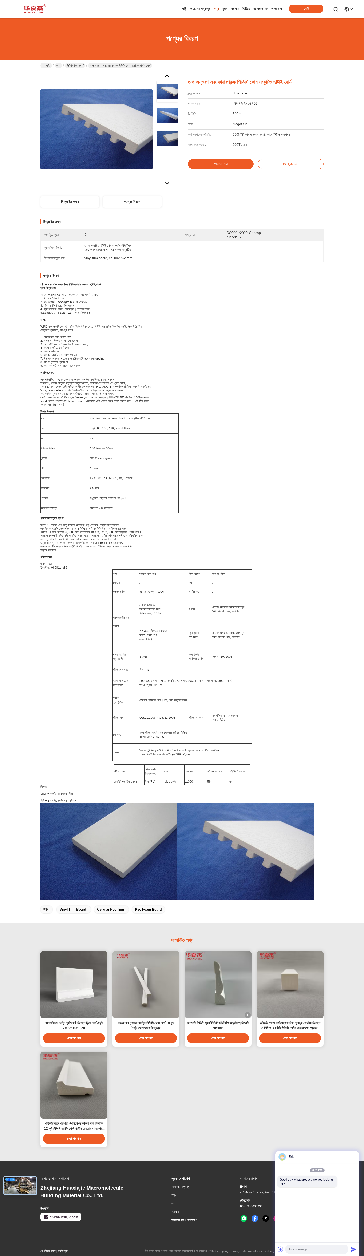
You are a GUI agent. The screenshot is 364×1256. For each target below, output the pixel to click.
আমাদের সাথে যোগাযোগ (267, 9)
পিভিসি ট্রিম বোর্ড (75, 65)
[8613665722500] (244, 1218)
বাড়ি (184, 9)
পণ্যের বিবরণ (132, 202)
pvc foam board (148, 909)
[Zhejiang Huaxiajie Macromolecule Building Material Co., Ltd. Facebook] (255, 1218)
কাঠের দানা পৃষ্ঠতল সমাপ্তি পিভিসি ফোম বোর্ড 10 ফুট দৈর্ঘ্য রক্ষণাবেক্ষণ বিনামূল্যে (146, 1025)
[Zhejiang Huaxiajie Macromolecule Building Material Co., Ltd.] (34, 9)
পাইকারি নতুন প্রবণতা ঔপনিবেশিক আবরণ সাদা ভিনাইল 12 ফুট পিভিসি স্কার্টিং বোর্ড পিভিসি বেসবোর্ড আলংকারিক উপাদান (74, 1126)
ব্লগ (225, 9)
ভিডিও (246, 9)
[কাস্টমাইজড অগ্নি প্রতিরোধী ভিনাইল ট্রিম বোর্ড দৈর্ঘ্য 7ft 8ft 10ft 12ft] (73, 984)
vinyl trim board (73, 909)
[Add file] (281, 1249)
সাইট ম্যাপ (63, 1251)
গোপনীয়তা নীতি (47, 1251)
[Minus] (353, 1156)
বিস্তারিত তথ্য (70, 202)
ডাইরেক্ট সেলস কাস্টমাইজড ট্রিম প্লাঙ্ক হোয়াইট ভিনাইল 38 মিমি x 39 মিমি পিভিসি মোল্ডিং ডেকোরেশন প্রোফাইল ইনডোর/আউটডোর (290, 1026)
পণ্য (216, 9)
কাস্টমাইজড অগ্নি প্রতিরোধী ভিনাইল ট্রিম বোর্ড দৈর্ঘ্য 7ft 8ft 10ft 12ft (74, 1025)
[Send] (353, 1249)
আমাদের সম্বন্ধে (200, 9)
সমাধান (235, 9)
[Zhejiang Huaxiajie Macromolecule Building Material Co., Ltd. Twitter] (266, 1218)
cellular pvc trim (110, 909)
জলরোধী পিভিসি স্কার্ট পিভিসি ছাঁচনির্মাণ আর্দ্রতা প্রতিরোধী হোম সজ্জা (218, 1025)
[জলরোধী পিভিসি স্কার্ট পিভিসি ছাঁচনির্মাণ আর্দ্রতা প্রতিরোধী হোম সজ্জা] (218, 984)
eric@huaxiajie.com (64, 1217)
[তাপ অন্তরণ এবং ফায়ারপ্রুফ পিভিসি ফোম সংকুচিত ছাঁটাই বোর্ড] (96, 129)
